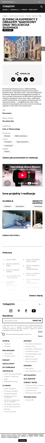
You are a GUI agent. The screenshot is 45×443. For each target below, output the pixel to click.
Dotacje (7, 409)
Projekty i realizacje (31, 16)
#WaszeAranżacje (11, 381)
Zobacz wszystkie (10, 235)
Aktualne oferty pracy (33, 371)
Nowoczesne (20, 206)
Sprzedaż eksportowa (34, 354)
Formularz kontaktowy (34, 344)
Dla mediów (29, 379)
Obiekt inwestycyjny (21, 136)
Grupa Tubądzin (10, 388)
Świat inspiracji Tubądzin (17, 16)
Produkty (7, 346)
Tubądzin (5, 16)
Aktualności (30, 375)
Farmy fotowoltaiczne (12, 406)
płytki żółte (11, 259)
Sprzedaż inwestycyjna (34, 349)
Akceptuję (23, 440)
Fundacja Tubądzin (11, 391)
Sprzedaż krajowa (32, 351)
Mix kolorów (8, 142)
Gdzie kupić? (33, 9)
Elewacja (7, 136)
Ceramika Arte (31, 390)
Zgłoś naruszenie (32, 359)
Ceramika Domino (32, 388)
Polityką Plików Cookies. (36, 434)
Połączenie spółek (10, 393)
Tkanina (6, 151)
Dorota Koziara (9, 356)
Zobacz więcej (35, 296)
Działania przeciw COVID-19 (10, 396)
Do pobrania (8, 367)
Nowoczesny (7, 113)
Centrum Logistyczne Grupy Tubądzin (12, 400)
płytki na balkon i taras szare (33, 260)
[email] (13, 79)
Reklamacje (30, 356)
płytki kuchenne (32, 287)
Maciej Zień (8, 353)
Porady (24, 9)
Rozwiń (40, 331)
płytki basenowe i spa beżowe (13, 277)
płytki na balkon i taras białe (33, 274)
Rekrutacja (29, 368)
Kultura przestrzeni (22, 142)
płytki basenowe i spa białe (33, 292)
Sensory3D (30, 400)
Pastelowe (7, 206)
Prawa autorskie (10, 411)
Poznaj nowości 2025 (33, 393)
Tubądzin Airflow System (35, 385)
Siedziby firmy (31, 346)
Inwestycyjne (8, 145)
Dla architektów (31, 361)
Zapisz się (36, 320)
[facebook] (26, 79)
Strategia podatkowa (12, 404)
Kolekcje (7, 344)
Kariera (28, 365)
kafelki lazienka (12, 290)
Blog (5, 379)
